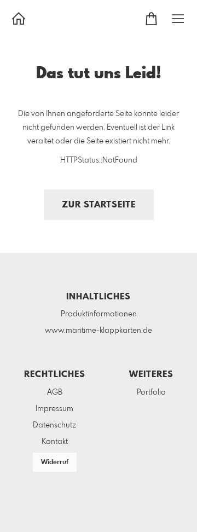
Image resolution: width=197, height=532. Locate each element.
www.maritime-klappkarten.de (98, 330)
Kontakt (55, 442)
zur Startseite (99, 205)
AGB (54, 392)
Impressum (54, 409)
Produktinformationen (99, 314)
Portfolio (151, 392)
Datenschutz (54, 425)
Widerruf (54, 462)
